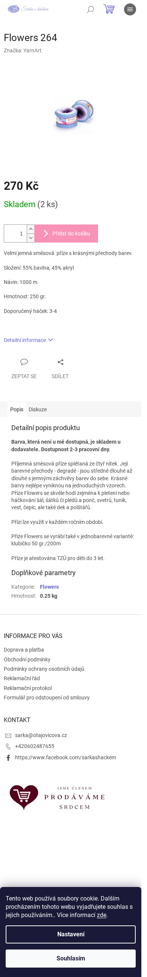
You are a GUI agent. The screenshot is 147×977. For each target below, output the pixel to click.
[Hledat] (90, 9)
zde (101, 915)
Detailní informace (25, 340)
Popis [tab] (16, 409)
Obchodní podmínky (27, 659)
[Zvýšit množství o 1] (30, 229)
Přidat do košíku (71, 234)
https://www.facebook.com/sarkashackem (65, 757)
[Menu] (130, 9)
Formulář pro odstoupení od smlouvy (47, 698)
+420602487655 (34, 746)
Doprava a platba (24, 650)
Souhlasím (71, 958)
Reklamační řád (22, 678)
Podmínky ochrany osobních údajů (44, 669)
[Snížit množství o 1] (30, 238)
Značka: (22, 50)
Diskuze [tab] (38, 409)
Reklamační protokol (28, 688)
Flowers (49, 587)
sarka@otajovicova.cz (41, 735)
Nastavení (70, 934)
